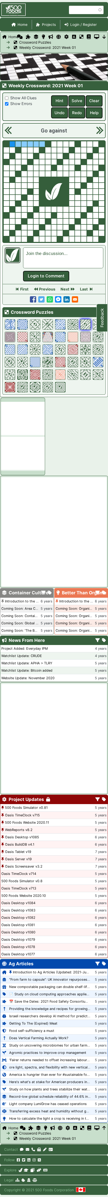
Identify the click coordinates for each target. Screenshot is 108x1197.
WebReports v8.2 (19, 830)
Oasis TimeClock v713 (18, 888)
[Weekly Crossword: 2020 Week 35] (22, 387)
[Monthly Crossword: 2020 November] (73, 349)
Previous (47, 289)
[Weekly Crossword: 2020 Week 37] (85, 374)
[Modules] (104, 799)
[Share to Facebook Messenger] (58, 299)
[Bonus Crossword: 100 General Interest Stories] (47, 349)
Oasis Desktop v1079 (18, 940)
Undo (59, 112)
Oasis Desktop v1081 (18, 925)
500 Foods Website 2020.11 (27, 822)
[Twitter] (23, 1160)
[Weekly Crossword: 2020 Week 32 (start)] (60, 387)
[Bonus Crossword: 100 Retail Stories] (22, 324)
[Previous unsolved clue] (8, 130)
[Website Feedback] (22, 1149)
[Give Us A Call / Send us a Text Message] (33, 1149)
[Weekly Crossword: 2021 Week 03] (47, 324)
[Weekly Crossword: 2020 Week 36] (98, 374)
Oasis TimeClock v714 (18, 874)
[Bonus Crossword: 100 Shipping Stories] (10, 349)
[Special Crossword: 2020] (10, 337)
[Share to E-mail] (75, 299)
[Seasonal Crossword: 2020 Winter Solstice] (73, 337)
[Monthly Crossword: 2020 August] (10, 387)
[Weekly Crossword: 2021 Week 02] (73, 324)
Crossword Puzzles (29, 42)
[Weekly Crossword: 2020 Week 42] (85, 362)
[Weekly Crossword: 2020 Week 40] (22, 374)
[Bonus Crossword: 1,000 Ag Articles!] (98, 362)
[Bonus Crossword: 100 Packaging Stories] (35, 362)
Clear (94, 100)
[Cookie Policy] (23, 1180)
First (24, 289)
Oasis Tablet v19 (18, 852)
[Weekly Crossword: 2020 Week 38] (73, 374)
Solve (77, 100)
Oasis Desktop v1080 (18, 932)
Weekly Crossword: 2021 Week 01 (29, 47)
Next (65, 289)
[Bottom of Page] (104, 36)
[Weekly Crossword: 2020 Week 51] (98, 337)
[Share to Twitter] (41, 299)
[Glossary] (89, 36)
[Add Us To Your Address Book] (51, 1149)
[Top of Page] (104, 1128)
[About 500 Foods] (21, 1170)
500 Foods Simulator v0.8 (21, 881)
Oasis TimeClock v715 (22, 815)
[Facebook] (18, 1160)
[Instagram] (34, 1160)
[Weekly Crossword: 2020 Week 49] (60, 349)
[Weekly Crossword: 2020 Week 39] (47, 374)
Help (94, 112)
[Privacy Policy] (28, 1180)
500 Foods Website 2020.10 (23, 896)
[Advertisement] (22, 418)
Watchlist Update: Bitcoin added (26, 670)
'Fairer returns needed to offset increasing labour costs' (53, 1060)
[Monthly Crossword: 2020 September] (35, 374)
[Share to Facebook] (33, 299)
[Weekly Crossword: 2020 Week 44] (47, 362)
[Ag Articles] (58, 36)
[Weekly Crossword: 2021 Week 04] (35, 324)
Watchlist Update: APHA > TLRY (26, 663)
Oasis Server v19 (18, 859)
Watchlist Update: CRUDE (21, 656)
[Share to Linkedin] (66, 299)
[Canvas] (32, 1170)
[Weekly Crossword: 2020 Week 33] (47, 387)
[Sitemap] (17, 1180)
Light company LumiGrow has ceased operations (48, 1104)
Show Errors (21, 103)
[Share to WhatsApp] (50, 299)
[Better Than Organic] (43, 36)
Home (23, 24)
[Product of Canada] (80, 1190)
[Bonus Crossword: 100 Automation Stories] (22, 349)
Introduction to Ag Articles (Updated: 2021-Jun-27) (54, 972)
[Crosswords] (81, 36)
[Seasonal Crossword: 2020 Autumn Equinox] (60, 374)
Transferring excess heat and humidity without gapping (53, 1111)
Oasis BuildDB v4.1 (19, 844)
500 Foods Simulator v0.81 (26, 808)
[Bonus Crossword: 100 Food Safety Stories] (60, 337)
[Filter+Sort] (43, 593)
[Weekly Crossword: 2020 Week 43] (73, 362)
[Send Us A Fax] (39, 1149)
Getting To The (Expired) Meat (33, 1023)
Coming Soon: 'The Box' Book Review (31, 630)
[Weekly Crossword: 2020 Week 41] (10, 374)
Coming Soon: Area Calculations (26, 609)
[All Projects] (28, 36)
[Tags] (50, 593)
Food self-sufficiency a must (31, 1031)
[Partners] (39, 1170)
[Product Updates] (66, 36)
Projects (49, 24)
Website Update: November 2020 (28, 678)
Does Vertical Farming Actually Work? (38, 1038)
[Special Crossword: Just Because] (85, 337)
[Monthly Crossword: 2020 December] (22, 337)
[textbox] (63, 257)
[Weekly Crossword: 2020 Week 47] (98, 349)
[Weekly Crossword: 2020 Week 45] (22, 362)
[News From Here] (50, 36)
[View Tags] (104, 640)
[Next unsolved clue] (99, 130)
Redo (77, 112)
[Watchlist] (74, 36)
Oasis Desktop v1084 (18, 903)
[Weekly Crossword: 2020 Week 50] (35, 349)
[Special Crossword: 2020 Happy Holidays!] (47, 337)
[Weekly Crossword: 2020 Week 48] (85, 349)
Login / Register (83, 24)
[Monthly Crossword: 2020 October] (60, 362)
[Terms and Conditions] (35, 1180)
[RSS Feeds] (39, 1160)
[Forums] (20, 36)
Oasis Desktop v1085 (22, 837)
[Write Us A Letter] (45, 1149)
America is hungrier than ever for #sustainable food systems (57, 1075)
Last (84, 289)
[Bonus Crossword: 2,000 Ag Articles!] (10, 324)
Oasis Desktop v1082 (18, 918)
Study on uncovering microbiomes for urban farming (50, 1045)
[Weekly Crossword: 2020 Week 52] (35, 337)
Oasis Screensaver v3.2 (23, 866)
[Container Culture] (36, 36)
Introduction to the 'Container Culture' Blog (39, 601)
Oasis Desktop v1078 (18, 947)
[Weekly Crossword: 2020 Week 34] (35, 387)
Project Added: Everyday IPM (24, 648)
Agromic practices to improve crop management (47, 1053)
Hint (59, 100)
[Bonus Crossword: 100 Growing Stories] (60, 324)
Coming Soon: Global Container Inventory (34, 623)
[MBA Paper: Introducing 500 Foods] (26, 1170)
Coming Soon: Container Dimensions (30, 616)
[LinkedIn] (28, 1160)
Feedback (102, 317)
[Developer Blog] (45, 1170)
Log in (46, 276)
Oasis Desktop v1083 (18, 910)
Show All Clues (23, 98)
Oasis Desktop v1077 (18, 954)
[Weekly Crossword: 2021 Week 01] (85, 324)
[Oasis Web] (96, 36)
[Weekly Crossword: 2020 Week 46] (10, 362)
